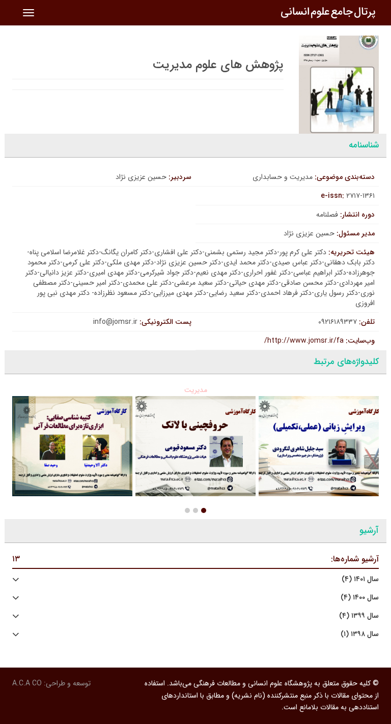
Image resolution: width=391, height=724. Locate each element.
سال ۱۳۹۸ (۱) (360, 634)
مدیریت (195, 390)
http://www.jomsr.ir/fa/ (304, 340)
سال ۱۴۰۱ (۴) (360, 579)
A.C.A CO (27, 683)
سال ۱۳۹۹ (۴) (359, 616)
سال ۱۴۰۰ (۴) (360, 597)
